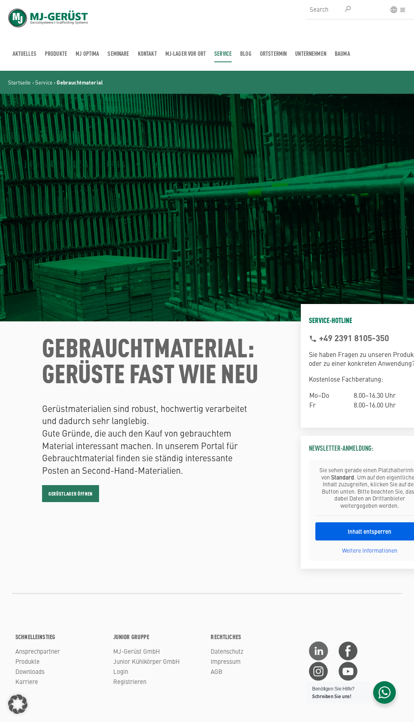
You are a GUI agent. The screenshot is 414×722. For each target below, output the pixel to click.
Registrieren (129, 681)
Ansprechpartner (37, 651)
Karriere (26, 681)
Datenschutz (227, 651)
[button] (18, 704)
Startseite (19, 82)
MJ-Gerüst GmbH (136, 651)
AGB (216, 671)
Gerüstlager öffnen (71, 493)
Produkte (27, 661)
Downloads (29, 671)
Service (44, 82)
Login (120, 671)
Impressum (226, 661)
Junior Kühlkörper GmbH (146, 661)
